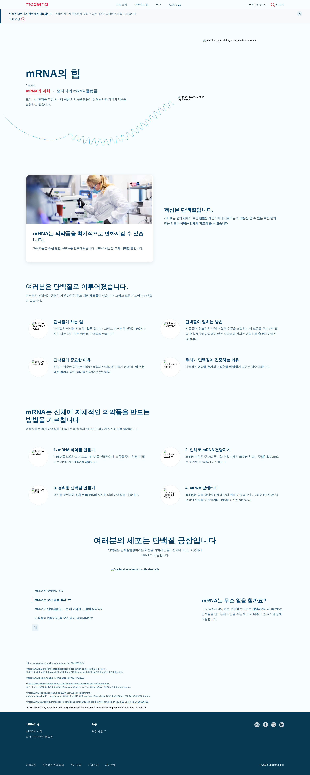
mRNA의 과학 (38, 91)
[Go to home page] (37, 4)
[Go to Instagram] (257, 724)
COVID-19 (175, 4)
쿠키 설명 (75, 765)
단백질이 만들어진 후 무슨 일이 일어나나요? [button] (64, 618)
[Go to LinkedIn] (281, 724)
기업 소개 (121, 4)
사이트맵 (110, 765)
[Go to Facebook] (265, 724)
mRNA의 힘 (141, 4)
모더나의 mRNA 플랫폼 (77, 91)
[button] (35, 627)
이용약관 (31, 765)
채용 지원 (97, 731)
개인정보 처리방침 (53, 765)
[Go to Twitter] (273, 724)
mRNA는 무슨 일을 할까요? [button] (53, 600)
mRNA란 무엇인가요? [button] (49, 590)
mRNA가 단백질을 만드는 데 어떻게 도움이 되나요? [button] (68, 609)
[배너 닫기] (299, 13)
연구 (158, 4)
